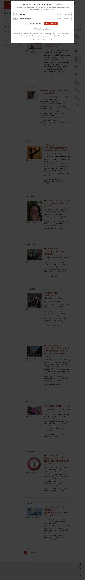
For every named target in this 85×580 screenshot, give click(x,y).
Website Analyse (25, 19)
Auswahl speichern (35, 23)
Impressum (37, 39)
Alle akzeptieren (51, 23)
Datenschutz (47, 39)
